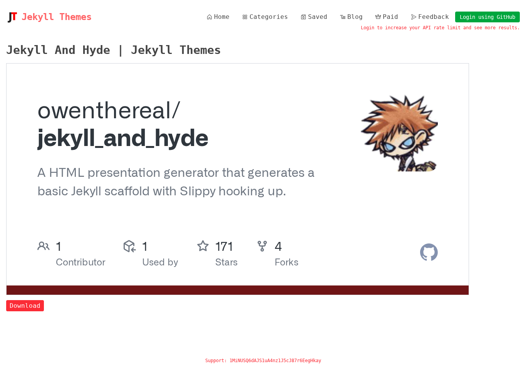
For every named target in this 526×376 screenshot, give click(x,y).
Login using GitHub (487, 17)
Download (25, 305)
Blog (355, 16)
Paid (390, 16)
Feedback (433, 16)
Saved (317, 16)
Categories (269, 16)
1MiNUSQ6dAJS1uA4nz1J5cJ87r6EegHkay (275, 360)
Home (221, 16)
